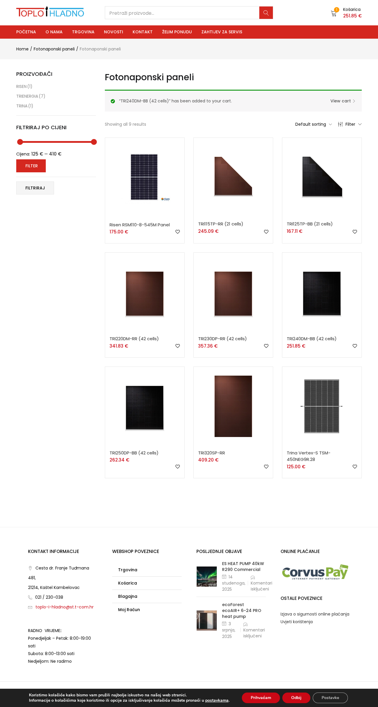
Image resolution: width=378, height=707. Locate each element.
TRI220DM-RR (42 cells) (134, 339)
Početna (26, 32)
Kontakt (143, 32)
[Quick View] (145, 218)
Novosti (113, 32)
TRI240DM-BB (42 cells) (312, 339)
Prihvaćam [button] (261, 698)
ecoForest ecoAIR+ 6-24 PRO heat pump (241, 610)
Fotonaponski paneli (54, 49)
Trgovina (83, 32)
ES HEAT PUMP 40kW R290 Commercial (243, 566)
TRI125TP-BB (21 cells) (310, 224)
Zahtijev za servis (221, 32)
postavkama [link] (217, 700)
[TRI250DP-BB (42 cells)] (144, 406)
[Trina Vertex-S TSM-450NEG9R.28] (322, 406)
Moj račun (129, 610)
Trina (24, 106)
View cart (340, 101)
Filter (350, 124)
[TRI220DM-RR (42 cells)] (144, 292)
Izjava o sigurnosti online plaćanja (315, 614)
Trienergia (30, 96)
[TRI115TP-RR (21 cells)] (233, 177)
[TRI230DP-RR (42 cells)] (233, 292)
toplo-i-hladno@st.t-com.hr (64, 607)
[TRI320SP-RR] (233, 406)
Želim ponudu (177, 32)
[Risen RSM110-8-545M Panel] (144, 177)
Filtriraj (35, 188)
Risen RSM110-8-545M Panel (140, 225)
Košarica (127, 583)
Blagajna (127, 596)
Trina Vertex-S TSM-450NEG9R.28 (308, 456)
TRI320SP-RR (211, 453)
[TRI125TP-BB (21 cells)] (322, 177)
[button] (346, 12)
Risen (24, 86)
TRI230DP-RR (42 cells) (222, 339)
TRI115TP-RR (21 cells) (220, 224)
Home (22, 49)
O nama (54, 32)
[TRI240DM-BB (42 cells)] (322, 292)
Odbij (296, 698)
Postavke (330, 698)
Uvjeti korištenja (297, 622)
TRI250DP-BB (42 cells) (134, 453)
